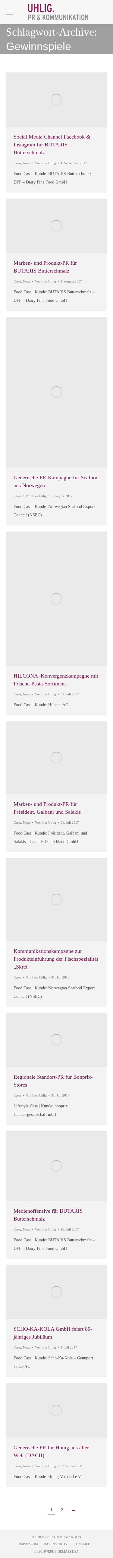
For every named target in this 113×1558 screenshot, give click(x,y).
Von (45, 163)
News (26, 163)
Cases (17, 163)
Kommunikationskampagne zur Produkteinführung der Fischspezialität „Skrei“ (56, 959)
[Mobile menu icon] (9, 12)
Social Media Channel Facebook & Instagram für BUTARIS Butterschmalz (52, 144)
